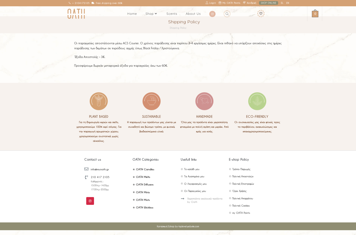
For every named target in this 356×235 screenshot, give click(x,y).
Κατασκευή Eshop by (178, 226)
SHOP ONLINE (268, 3)
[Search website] (226, 13)
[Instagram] (90, 201)
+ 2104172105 (81, 3)
